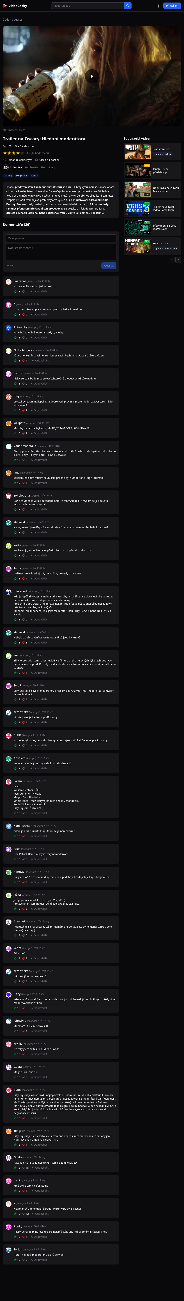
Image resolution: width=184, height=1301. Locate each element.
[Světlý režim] (158, 5)
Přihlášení (172, 5)
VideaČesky (18, 6)
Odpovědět (40, 291)
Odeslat (109, 265)
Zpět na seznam (13, 20)
